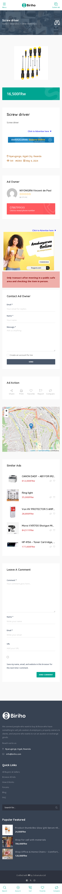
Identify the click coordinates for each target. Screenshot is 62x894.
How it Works (8, 782)
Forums (5, 787)
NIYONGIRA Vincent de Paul (35, 190)
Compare (50, 393)
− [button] (6, 415)
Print (21, 393)
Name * (10, 316)
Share (11, 393)
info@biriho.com (13, 754)
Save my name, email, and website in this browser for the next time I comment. (29, 666)
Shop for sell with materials (30, 839)
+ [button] (6, 411)
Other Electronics (29, 23)
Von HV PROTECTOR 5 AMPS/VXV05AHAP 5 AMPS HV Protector (38, 509)
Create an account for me (21, 355)
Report (41, 393)
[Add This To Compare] (51, 481)
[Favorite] (54, 481)
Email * (10, 304)
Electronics (14, 23)
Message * (11, 327)
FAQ (4, 797)
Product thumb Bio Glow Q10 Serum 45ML (37, 827)
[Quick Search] (57, 23)
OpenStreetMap (44, 450)
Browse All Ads (9, 777)
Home (5, 23)
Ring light (27, 492)
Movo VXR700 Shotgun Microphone (38, 525)
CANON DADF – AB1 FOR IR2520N (38, 476)
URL (8, 644)
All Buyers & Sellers (11, 772)
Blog (4, 792)
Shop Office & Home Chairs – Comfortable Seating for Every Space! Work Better (37, 851)
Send (31, 362)
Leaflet (32, 450)
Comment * (12, 580)
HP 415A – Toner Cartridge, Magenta (38, 542)
